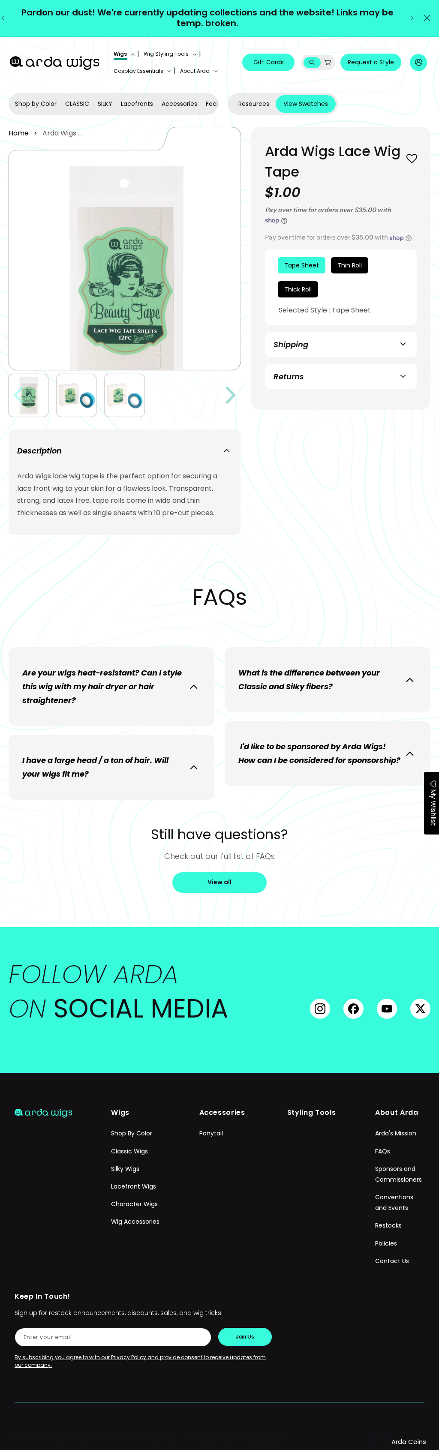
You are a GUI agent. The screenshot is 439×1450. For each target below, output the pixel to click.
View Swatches (305, 103)
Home (19, 133)
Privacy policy (206, 1438)
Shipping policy (259, 1438)
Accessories (179, 103)
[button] (123, 54)
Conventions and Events (394, 1202)
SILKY (105, 103)
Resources (253, 103)
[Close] (427, 18)
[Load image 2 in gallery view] (76, 395)
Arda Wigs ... (62, 133)
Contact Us (392, 1261)
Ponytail (211, 1133)
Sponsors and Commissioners (398, 1174)
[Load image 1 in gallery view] (28, 395)
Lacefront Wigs (133, 1186)
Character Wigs (134, 1204)
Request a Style (371, 62)
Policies (386, 1243)
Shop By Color (131, 1133)
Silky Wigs (125, 1169)
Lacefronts (137, 103)
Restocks (388, 1225)
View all (219, 882)
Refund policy (155, 1438)
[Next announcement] (412, 18)
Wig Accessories (135, 1221)
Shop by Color (36, 103)
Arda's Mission (395, 1133)
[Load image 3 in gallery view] (124, 395)
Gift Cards (268, 62)
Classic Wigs (129, 1151)
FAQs (382, 1151)
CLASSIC (77, 103)
